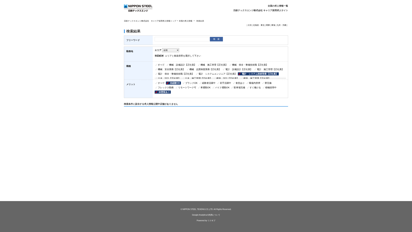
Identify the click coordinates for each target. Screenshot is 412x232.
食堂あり (240, 83)
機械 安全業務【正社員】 (171, 69)
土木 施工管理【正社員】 (198, 78)
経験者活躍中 (208, 83)
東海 (273, 25)
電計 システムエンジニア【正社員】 (217, 73)
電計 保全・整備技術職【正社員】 (176, 73)
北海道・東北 (259, 25)
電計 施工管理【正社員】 (270, 69)
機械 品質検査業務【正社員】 (205, 69)
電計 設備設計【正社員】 (238, 69)
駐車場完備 (239, 87)
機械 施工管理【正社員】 (214, 64)
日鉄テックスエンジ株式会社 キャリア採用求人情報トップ (150, 21)
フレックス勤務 (166, 87)
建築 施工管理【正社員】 (256, 78)
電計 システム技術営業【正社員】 (260, 73)
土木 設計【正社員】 (169, 78)
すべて (161, 64)
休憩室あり (164, 92)
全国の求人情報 (186, 21)
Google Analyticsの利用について (206, 215)
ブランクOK (191, 83)
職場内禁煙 (254, 83)
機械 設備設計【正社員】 (182, 64)
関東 (268, 25)
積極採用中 (270, 87)
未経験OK (175, 83)
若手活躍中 (225, 83)
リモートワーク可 (187, 87)
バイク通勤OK (222, 87)
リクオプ (211, 220)
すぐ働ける (255, 87)
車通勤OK (206, 87)
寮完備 (268, 83)
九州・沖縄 (281, 25)
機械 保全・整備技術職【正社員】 (250, 64)
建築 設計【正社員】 (227, 78)
